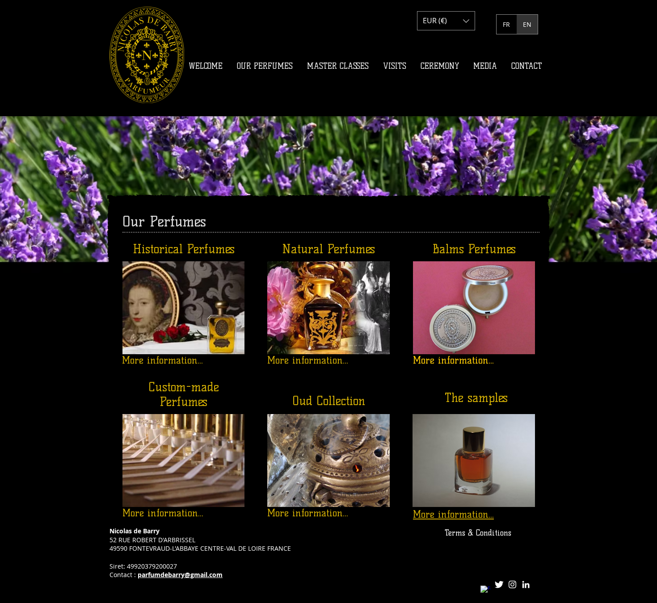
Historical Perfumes (184, 249)
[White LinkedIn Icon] (526, 584)
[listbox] (446, 20)
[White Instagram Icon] (512, 584)
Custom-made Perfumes (183, 394)
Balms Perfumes (474, 249)
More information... (162, 360)
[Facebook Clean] (485, 591)
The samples (476, 397)
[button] (446, 20)
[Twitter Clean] (499, 584)
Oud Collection (328, 401)
